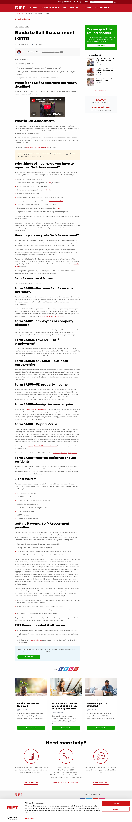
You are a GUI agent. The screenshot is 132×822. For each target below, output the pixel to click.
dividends (47, 190)
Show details (29, 818)
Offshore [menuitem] (86, 8)
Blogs (59, 2)
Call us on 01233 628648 (66, 783)
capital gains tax (36, 640)
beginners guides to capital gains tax (65, 453)
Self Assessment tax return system (37, 147)
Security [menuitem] (74, 8)
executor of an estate (56, 201)
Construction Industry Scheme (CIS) (51, 316)
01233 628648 (67, 2)
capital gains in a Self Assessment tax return (42, 446)
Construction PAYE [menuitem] (50, 8)
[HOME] (15, 13)
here (58, 208)
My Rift (76, 2)
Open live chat (100, 783)
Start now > (101, 46)
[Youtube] (76, 669)
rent (50, 183)
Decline (115, 809)
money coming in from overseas (36, 409)
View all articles (99, 91)
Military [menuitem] (33, 8)
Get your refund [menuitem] (103, 8)
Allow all (116, 803)
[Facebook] (61, 669)
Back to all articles (24, 19)
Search (86, 2)
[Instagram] (71, 669)
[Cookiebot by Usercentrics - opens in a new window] (12, 818)
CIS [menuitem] (64, 8)
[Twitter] (66, 669)
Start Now (29, 657)
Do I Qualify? (31, 783)
